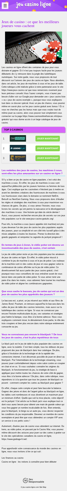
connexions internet (11, 357)
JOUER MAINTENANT (48, 138)
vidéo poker (49, 267)
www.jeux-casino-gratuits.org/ (40, 218)
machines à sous (57, 192)
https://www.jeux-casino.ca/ (14, 90)
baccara (8, 300)
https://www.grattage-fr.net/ (14, 439)
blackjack (27, 350)
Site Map (42, 487)
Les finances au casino (12, 458)
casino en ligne (30, 179)
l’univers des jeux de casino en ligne (31, 80)
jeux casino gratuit (44, 270)
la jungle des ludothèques (44, 74)
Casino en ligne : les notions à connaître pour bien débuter (29, 462)
